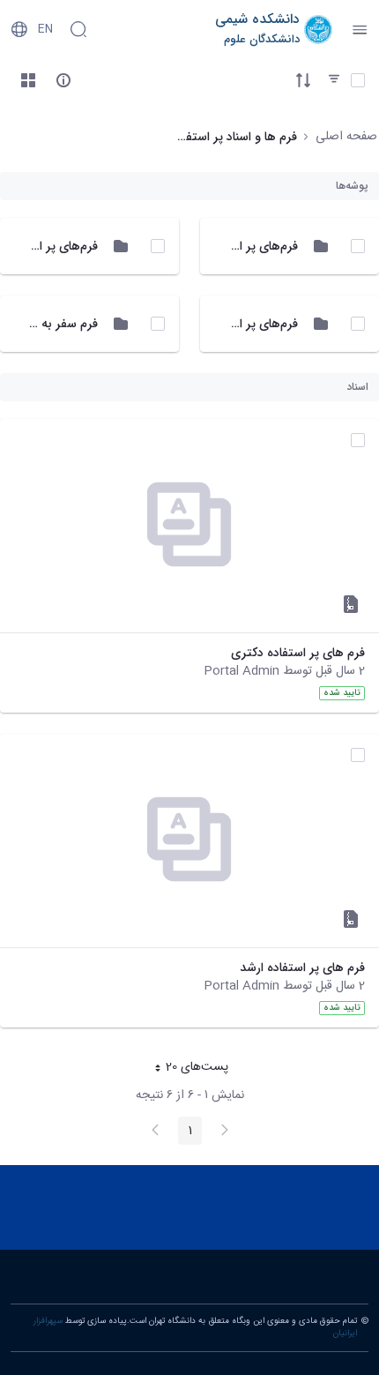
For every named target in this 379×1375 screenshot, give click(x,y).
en (45, 29)
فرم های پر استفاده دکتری (298, 653)
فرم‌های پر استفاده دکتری (232, 246)
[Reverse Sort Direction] (303, 80)
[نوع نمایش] (28, 80)
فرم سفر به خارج (55, 323)
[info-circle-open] (63, 80)
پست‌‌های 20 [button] (186, 1069)
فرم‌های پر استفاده (251, 323)
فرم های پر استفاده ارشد (302, 968)
